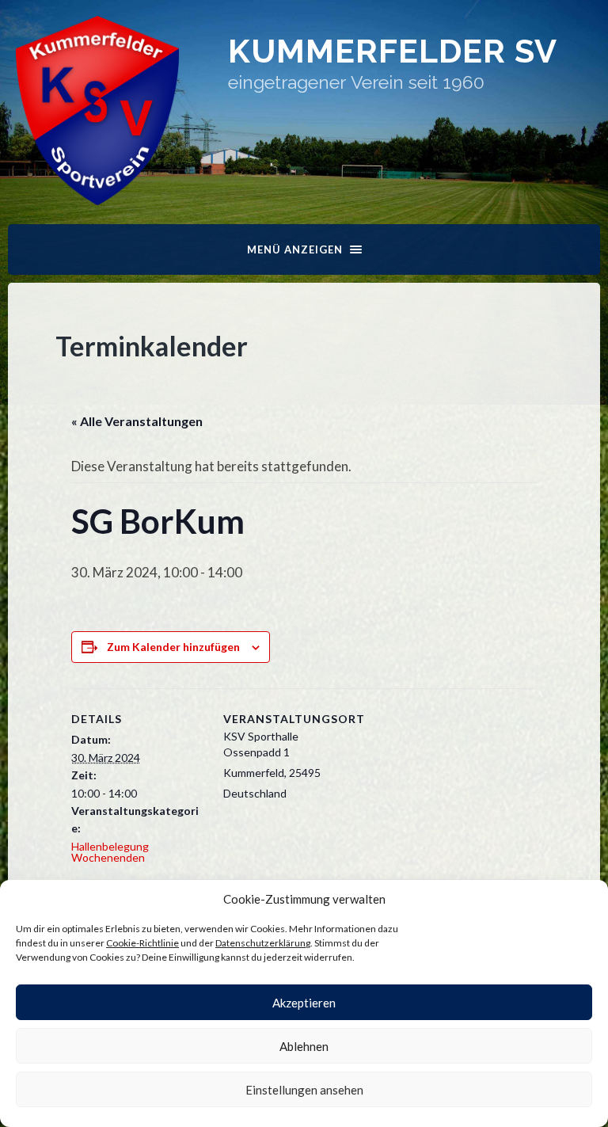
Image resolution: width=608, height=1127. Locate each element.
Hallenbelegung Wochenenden (110, 852)
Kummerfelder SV (392, 51)
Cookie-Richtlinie (142, 943)
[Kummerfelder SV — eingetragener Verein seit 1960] (97, 110)
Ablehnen (304, 1046)
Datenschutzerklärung (262, 943)
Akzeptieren (304, 1003)
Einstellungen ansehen (304, 1090)
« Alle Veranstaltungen (137, 420)
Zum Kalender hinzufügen (173, 646)
